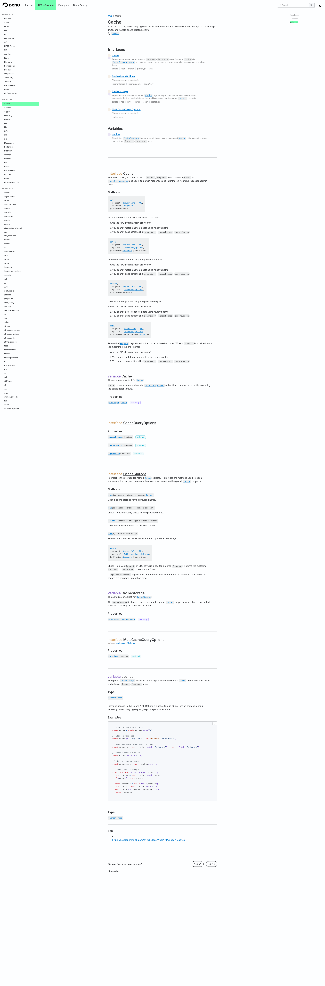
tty (5, 369)
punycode (8, 298)
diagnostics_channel (13, 228)
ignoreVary (148, 84)
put (151, 69)
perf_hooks (9, 291)
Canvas (7, 107)
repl (5, 314)
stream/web (9, 338)
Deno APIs (8, 15)
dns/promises (10, 236)
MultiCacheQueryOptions (126, 109)
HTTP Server (9, 46)
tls (5, 361)
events (7, 244)
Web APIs (7, 100)
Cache (7, 104)
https (6, 263)
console (7, 212)
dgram (7, 224)
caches (116, 134)
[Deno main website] (11, 5)
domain (7, 240)
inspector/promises (12, 271)
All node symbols (11, 408)
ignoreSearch (134, 84)
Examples (63, 5)
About (7, 89)
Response (128, 206)
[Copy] (214, 723)
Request (143, 334)
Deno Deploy (80, 5)
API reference (46, 5)
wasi (6, 393)
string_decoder (10, 342)
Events (7, 119)
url (5, 373)
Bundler (7, 19)
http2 (6, 259)
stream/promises (11, 334)
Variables (294, 22)
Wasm (7, 166)
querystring (9, 302)
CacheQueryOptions (123, 76)
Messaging (9, 143)
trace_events (9, 365)
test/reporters (10, 350)
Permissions (9, 66)
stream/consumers (12, 330)
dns (5, 232)
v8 (5, 385)
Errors (6, 26)
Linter (6, 58)
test (6, 346)
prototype (142, 69)
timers (7, 353)
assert (7, 192)
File (5, 127)
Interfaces (294, 15)
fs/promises (9, 251)
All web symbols (11, 182)
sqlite (6, 322)
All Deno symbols (12, 93)
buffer (7, 200)
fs (5, 247)
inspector (8, 267)
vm (5, 389)
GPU (6, 42)
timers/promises (11, 357)
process (7, 295)
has (122, 102)
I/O (5, 50)
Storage (7, 155)
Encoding (8, 115)
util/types (8, 381)
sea (5, 318)
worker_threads (11, 397)
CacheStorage (120, 91)
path (6, 287)
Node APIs (8, 189)
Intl (5, 139)
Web (110, 16)
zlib (5, 401)
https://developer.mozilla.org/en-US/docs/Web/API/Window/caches (148, 840)
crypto (7, 220)
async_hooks (9, 196)
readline (7, 306)
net (5, 279)
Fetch (6, 30)
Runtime (29, 5)
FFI (5, 34)
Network (8, 62)
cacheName (117, 117)
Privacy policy (113, 871)
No (210, 864)
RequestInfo (129, 203)
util (5, 377)
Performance (9, 147)
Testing (7, 81)
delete (115, 69)
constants (8, 216)
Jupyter (7, 54)
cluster (7, 208)
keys (123, 69)
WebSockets (9, 85)
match (131, 69)
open (145, 102)
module (7, 275)
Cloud (6, 22)
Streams (7, 159)
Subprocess (9, 73)
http (6, 255)
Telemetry (8, 77)
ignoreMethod (118, 84)
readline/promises (12, 310)
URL (6, 162)
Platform (8, 151)
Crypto (7, 111)
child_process (10, 204)
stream (7, 326)
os (5, 283)
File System (9, 38)
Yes (196, 864)
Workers (7, 174)
